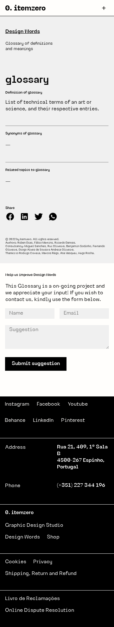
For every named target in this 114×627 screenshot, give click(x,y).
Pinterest (73, 420)
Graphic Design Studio (34, 525)
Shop (53, 537)
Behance (15, 420)
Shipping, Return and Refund (41, 573)
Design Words (22, 31)
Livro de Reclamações (32, 598)
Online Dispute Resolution (39, 610)
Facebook (48, 404)
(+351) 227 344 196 (81, 485)
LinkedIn (43, 420)
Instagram (17, 404)
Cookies (15, 562)
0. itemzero (25, 8)
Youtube (78, 404)
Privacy (42, 562)
